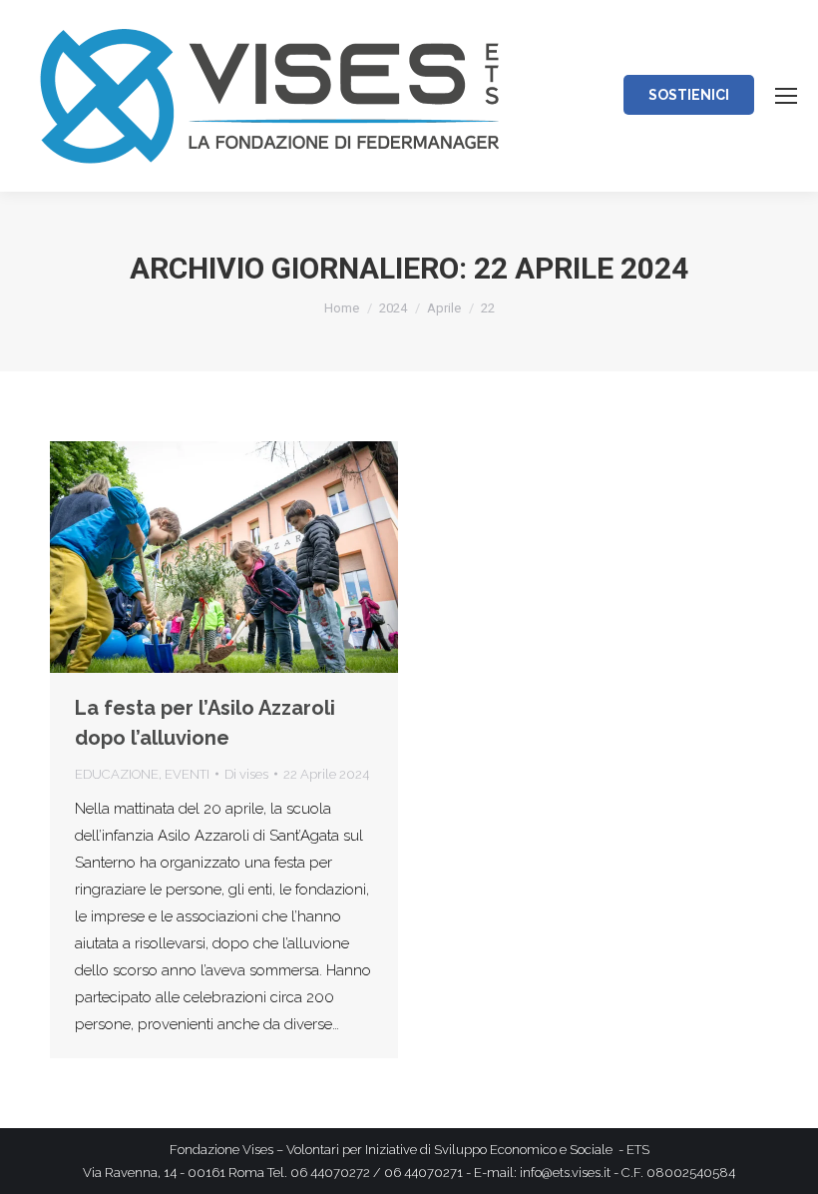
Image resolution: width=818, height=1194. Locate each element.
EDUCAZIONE (117, 774)
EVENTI (187, 774)
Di (246, 774)
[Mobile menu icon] (786, 96)
